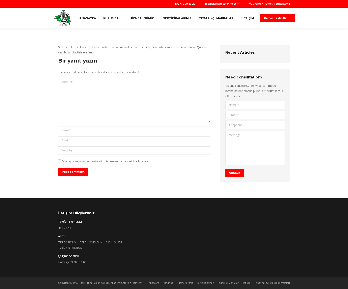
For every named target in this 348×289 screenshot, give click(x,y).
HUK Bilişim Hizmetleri (277, 283)
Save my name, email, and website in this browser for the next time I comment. (106, 161)
